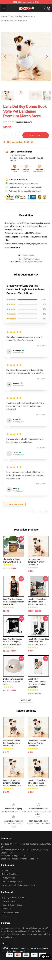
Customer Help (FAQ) (10, 912)
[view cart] (48, 8)
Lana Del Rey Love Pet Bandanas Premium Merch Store (37, 743)
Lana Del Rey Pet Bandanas (14, 20)
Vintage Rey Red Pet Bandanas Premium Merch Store (11, 743)
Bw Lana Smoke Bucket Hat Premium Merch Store (13, 681)
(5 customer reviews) (23, 122)
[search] (44, 8)
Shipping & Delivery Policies (13, 897)
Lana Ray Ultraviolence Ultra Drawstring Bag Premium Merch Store (12, 641)
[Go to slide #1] (7, 95)
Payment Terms (8, 901)
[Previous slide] (5, 56)
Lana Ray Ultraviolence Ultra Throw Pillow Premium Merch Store (37, 602)
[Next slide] (47, 56)
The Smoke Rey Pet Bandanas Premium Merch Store (36, 562)
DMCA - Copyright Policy (12, 881)
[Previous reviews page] (33, 511)
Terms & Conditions (10, 874)
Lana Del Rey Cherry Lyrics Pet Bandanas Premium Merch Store (12, 783)
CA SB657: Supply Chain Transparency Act (19, 885)
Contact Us (6, 909)
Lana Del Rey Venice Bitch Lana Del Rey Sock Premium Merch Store (38, 641)
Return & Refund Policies (12, 905)
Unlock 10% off (5, 948)
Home (4, 16)
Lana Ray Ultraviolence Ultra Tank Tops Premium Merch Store (13, 602)
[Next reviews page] (46, 511)
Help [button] (47, 957)
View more (26, 700)
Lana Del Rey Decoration (21, 16)
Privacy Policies (8, 878)
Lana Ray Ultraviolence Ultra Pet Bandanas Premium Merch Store (37, 783)
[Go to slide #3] (35, 95)
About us (5, 870)
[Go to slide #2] (21, 95)
